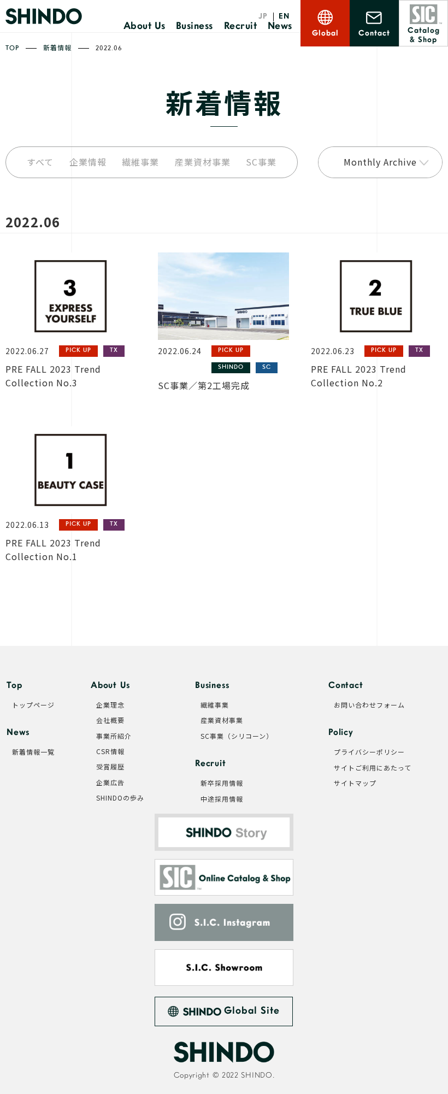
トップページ (33, 705)
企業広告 (110, 782)
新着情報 (57, 48)
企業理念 (110, 705)
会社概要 (110, 720)
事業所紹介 (114, 736)
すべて (40, 162)
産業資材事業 (203, 162)
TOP (12, 48)
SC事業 (261, 162)
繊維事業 (140, 162)
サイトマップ (355, 783)
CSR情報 (110, 751)
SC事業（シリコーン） (237, 736)
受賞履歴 (110, 766)
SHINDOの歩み (120, 798)
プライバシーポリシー (369, 752)
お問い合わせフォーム (369, 705)
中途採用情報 (222, 799)
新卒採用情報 (222, 783)
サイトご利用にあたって (372, 768)
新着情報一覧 (33, 752)
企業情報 (88, 162)
